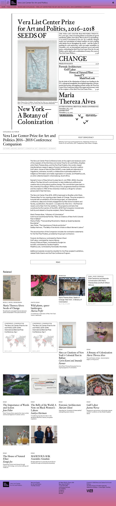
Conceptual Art (31, 148)
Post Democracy (86, 137)
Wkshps (95, 487)
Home (3, 7)
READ (58, 262)
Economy (52, 148)
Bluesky (61, 493)
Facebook (61, 491)
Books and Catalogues (26, 7)
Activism (6, 148)
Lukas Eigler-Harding (104, 487)
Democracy (43, 148)
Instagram (61, 490)
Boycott (21, 148)
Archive (13, 148)
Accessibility (62, 488)
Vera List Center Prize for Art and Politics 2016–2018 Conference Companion (63, 7)
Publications (11, 7)
